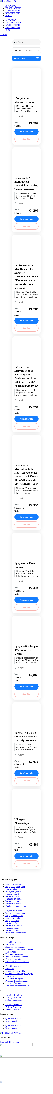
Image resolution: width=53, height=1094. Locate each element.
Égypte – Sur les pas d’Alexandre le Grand (26, 650)
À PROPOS (10, 6)
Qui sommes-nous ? (13, 1018)
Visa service (10, 952)
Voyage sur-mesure (13, 884)
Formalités (9, 944)
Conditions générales (14, 942)
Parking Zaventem (13, 997)
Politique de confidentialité (16, 957)
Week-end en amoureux (15, 906)
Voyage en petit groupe (15, 886)
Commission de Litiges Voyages (19, 949)
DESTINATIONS (13, 8)
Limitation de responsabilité (17, 961)
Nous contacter (11, 1021)
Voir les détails (26, 131)
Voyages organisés (13, 891)
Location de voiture (13, 995)
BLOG (8, 15)
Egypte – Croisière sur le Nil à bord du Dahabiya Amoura (25, 736)
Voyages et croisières (14, 889)
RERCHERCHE (12, 13)
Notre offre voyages (8, 879)
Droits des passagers (14, 954)
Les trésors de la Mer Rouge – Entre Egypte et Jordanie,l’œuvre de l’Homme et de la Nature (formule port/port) (26, 276)
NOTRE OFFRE (12, 11)
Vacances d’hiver (12, 896)
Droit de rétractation (14, 959)
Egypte (21, 116)
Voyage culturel (12, 894)
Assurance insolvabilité (15, 947)
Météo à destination (13, 1000)
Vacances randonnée (14, 903)
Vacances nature (12, 901)
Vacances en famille (13, 899)
